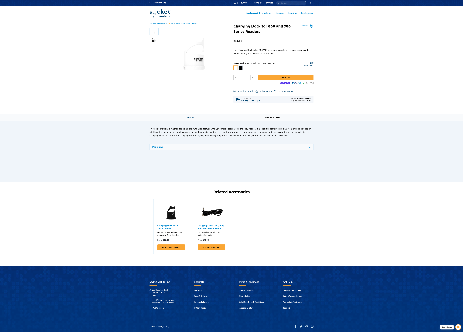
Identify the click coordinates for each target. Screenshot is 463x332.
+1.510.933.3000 (168, 303)
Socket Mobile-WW (158, 23)
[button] (278, 3)
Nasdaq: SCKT (157, 308)
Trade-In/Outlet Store (292, 290)
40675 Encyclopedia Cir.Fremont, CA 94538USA (160, 293)
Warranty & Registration (293, 302)
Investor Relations (201, 302)
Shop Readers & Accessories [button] (257, 13)
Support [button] (244, 3)
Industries (292, 13)
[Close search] (303, 3)
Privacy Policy (244, 296)
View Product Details (171, 247)
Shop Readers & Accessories (184, 23)
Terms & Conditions (246, 290)
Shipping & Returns (246, 308)
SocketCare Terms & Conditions (251, 302)
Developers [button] (306, 13)
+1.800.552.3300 (168, 300)
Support (286, 308)
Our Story (198, 290)
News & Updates (201, 296)
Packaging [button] (157, 147)
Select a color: (254, 63)
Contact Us (258, 3)
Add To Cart (286, 77)
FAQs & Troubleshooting (293, 296)
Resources (280, 13)
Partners (269, 3)
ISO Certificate (200, 308)
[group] (154, 31)
